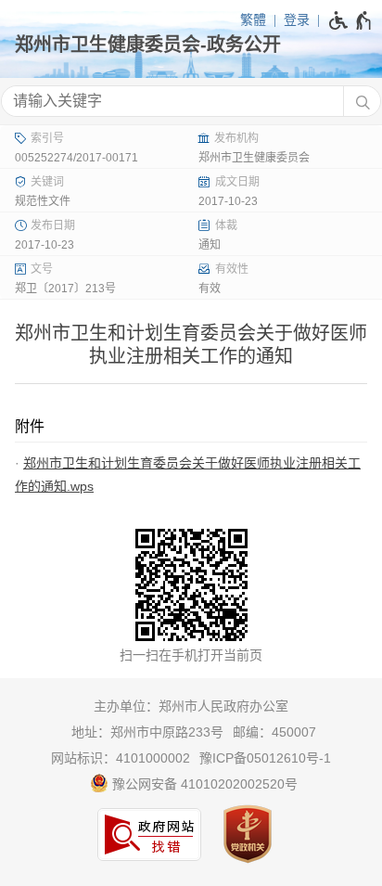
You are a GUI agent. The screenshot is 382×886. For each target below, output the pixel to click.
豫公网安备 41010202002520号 (203, 784)
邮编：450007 (274, 732)
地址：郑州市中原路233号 (147, 732)
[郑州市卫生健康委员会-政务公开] (191, 44)
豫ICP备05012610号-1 (265, 758)
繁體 (253, 19)
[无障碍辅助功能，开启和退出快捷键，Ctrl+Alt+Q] (351, 20)
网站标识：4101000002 (120, 758)
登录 (297, 19)
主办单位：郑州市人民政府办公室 (191, 706)
